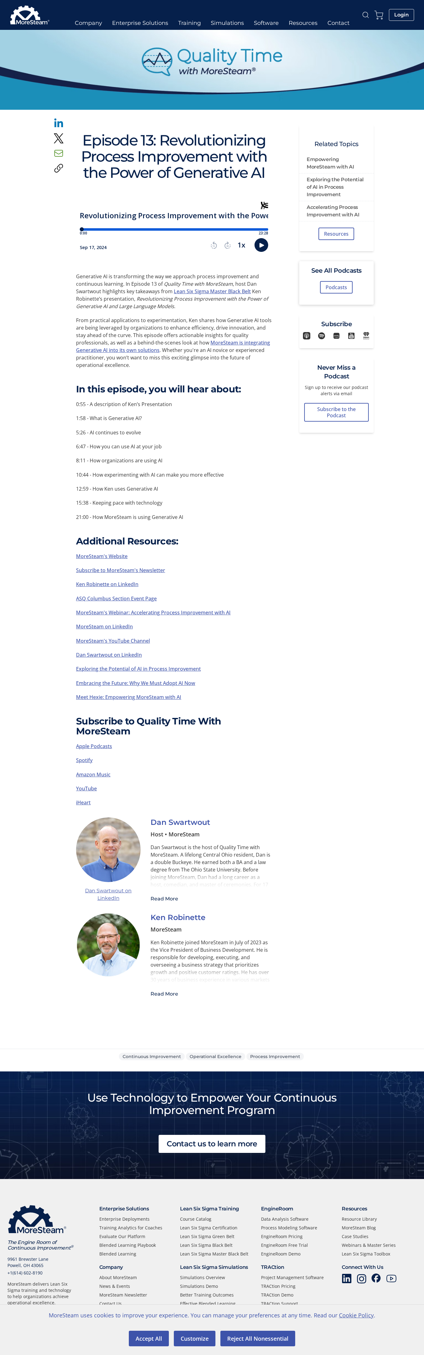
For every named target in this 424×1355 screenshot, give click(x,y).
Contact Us (110, 1303)
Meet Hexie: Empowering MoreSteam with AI (128, 697)
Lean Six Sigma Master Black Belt (212, 291)
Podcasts (336, 287)
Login (401, 15)
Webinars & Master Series (369, 1245)
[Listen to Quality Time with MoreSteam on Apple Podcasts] (306, 336)
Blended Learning (117, 1254)
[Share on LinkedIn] (58, 123)
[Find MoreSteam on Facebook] (376, 1279)
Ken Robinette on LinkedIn (107, 584)
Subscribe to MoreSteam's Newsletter (120, 570)
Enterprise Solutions (140, 23)
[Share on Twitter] (58, 138)
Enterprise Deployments (124, 1219)
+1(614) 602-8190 (25, 1273)
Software (266, 23)
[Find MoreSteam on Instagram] (362, 1279)
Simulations (227, 23)
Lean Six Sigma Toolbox (366, 1254)
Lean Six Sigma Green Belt (207, 1236)
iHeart (83, 802)
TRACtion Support (279, 1303)
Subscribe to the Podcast (336, 412)
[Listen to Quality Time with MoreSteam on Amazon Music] (336, 336)
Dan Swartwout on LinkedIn (109, 654)
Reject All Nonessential (257, 1338)
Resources (303, 23)
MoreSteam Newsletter (123, 1295)
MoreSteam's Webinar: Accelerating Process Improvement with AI (153, 612)
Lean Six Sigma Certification (208, 1228)
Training (189, 23)
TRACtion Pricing (278, 1286)
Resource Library (359, 1219)
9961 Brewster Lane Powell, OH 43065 (27, 1262)
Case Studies (355, 1236)
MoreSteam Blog (359, 1228)
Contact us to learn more (212, 1143)
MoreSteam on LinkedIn (104, 626)
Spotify (84, 760)
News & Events (114, 1286)
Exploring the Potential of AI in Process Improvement (138, 668)
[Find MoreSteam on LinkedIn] (347, 1279)
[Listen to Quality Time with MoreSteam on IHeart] (366, 336)
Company (88, 23)
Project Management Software (292, 1277)
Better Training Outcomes (207, 1295)
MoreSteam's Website (102, 556)
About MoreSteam (118, 1277)
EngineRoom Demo (280, 1254)
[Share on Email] (58, 153)
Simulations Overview (202, 1277)
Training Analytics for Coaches (130, 1228)
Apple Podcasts (94, 746)
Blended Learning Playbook (127, 1245)
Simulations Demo (199, 1286)
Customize (195, 1338)
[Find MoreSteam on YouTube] (391, 1279)
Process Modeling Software (289, 1228)
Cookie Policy (356, 1315)
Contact (338, 23)
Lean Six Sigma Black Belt (206, 1245)
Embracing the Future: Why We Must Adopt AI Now (135, 683)
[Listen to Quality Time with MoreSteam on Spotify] (321, 336)
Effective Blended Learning (208, 1303)
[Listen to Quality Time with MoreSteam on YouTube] (351, 336)
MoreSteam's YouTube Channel (113, 640)
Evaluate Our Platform (122, 1236)
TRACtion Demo (277, 1295)
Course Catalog (195, 1219)
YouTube (86, 788)
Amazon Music (93, 774)
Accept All (149, 1338)
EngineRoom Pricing (282, 1236)
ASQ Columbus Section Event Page (116, 598)
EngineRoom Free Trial (284, 1245)
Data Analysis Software (285, 1219)
